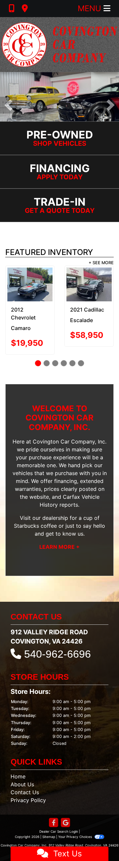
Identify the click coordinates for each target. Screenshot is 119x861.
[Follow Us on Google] (65, 811)
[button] (8, 105)
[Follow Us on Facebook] (53, 811)
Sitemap (48, 825)
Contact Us (25, 780)
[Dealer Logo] (59, 44)
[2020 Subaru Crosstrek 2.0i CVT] (30, 282)
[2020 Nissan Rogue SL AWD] (89, 282)
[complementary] (99, 841)
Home (18, 764)
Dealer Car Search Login (58, 820)
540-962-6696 (57, 642)
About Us (22, 772)
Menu (90, 8)
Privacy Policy (28, 788)
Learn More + (59, 535)
